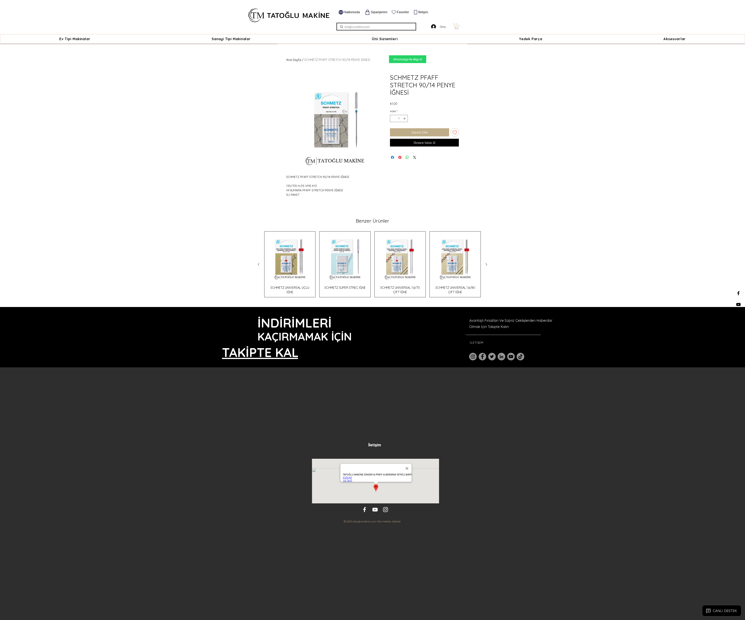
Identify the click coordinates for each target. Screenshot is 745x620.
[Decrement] (393, 118)
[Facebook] (482, 356)
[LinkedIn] (501, 356)
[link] (456, 26)
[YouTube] (511, 356)
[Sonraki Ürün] (486, 264)
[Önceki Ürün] (258, 264)
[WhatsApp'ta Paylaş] (407, 157)
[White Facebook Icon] (364, 509)
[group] (372, 264)
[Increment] (404, 118)
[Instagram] (473, 356)
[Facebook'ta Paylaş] (392, 157)
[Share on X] (414, 157)
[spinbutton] (398, 118)
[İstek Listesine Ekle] (455, 132)
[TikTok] (520, 356)
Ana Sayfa (293, 60)
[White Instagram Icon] (385, 509)
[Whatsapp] (738, 327)
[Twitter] (492, 356)
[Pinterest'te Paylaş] (400, 157)
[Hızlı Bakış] (289, 257)
